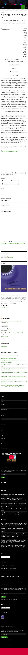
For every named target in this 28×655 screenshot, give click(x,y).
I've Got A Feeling (4, 325)
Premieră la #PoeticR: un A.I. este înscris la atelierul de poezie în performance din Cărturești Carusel (13, 547)
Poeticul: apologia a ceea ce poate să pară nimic (11, 523)
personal (3, 438)
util (1, 443)
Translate (11, 257)
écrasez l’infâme (4, 336)
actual (2, 12)
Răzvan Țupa (12, 23)
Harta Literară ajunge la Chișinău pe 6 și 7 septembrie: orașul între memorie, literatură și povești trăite (13, 513)
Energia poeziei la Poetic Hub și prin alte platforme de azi (13, 376)
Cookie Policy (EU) (5, 409)
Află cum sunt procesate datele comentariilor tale (13, 243)
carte (2, 401)
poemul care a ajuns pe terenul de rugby (9, 355)
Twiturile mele (4, 346)
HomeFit (3, 571)
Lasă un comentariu (20, 23)
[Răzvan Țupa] (2, 617)
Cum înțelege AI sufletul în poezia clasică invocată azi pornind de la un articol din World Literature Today (14, 535)
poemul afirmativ (6, 199)
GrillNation (3, 568)
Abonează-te (4, 637)
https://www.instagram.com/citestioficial (10, 576)
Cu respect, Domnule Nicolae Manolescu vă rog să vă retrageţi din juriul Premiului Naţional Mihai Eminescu (13, 386)
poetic (2, 7)
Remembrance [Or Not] (6, 328)
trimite (3, 477)
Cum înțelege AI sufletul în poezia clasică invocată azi (12, 528)
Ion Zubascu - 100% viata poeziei (8, 379)
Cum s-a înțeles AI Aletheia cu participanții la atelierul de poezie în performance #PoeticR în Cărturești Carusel (14, 525)
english (2, 404)
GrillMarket (3, 565)
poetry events (6, 318)
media (2, 407)
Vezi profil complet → (5, 307)
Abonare (3, 596)
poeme (2, 399)
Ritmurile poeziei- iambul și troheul (9, 358)
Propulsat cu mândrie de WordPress (7, 645)
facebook (3, 482)
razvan (3, 294)
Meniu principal (26, 7)
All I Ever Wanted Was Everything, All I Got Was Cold (12, 332)
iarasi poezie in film (5, 204)
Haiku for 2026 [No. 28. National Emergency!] (11, 321)
